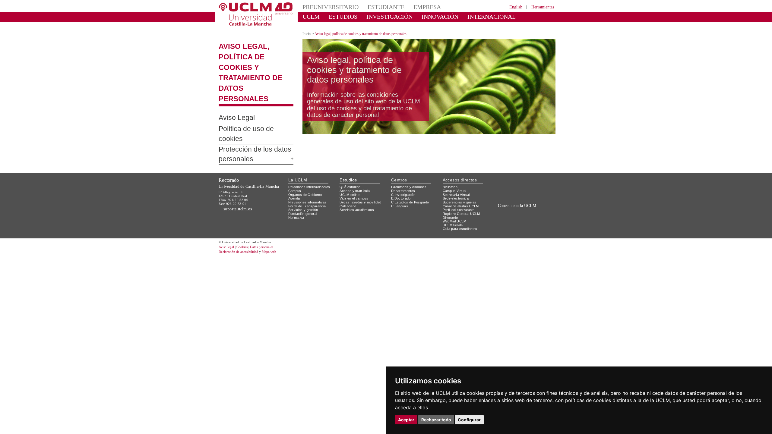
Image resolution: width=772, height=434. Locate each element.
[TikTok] (504, 187)
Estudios (348, 147)
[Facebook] (518, 187)
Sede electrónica (457, 165)
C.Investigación (404, 161)
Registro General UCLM (462, 181)
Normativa (297, 184)
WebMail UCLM (455, 188)
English (510, 7)
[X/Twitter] (512, 187)
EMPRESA (412, 7)
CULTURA (506, 16)
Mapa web (276, 219)
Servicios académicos (358, 177)
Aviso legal (227, 214)
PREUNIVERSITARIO (326, 7)
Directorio (451, 184)
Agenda (294, 165)
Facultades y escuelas (409, 154)
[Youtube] (538, 187)
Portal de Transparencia (309, 173)
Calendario (349, 173)
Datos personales (270, 214)
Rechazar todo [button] (436, 419)
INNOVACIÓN (422, 16)
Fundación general (304, 181)
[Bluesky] (524, 187)
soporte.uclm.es (240, 176)
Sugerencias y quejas (461, 169)
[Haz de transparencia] (507, 155)
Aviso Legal (233, 91)
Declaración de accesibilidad (242, 219)
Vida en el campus (355, 165)
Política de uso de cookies (252, 102)
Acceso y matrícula (356, 158)
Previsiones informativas (309, 169)
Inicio (307, 28)
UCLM (309, 16)
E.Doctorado (401, 165)
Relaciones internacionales (311, 154)
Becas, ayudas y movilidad (362, 169)
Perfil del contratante (461, 177)
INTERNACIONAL (466, 16)
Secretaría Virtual (458, 161)
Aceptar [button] (406, 419)
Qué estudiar (351, 154)
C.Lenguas (399, 173)
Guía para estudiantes (461, 196)
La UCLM (297, 147)
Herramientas (540, 7)
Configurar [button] (469, 419)
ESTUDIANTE (375, 7)
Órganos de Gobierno (306, 161)
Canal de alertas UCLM (462, 173)
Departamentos (404, 158)
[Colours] (535, 155)
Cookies (245, 214)
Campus (295, 158)
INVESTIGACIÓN (378, 16)
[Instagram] (495, 187)
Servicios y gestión (304, 177)
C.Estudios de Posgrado (411, 169)
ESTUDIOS (337, 16)
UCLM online (350, 161)
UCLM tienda (453, 192)
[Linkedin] (530, 187)
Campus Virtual (456, 158)
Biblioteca (451, 154)
